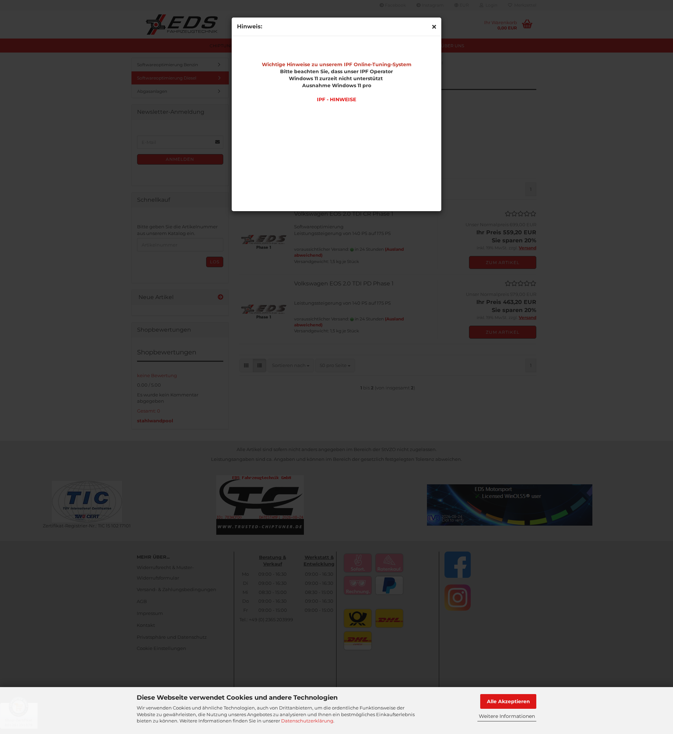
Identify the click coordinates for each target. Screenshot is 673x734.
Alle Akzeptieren (508, 701)
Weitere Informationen (507, 716)
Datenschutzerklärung (307, 720)
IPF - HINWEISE (336, 99)
